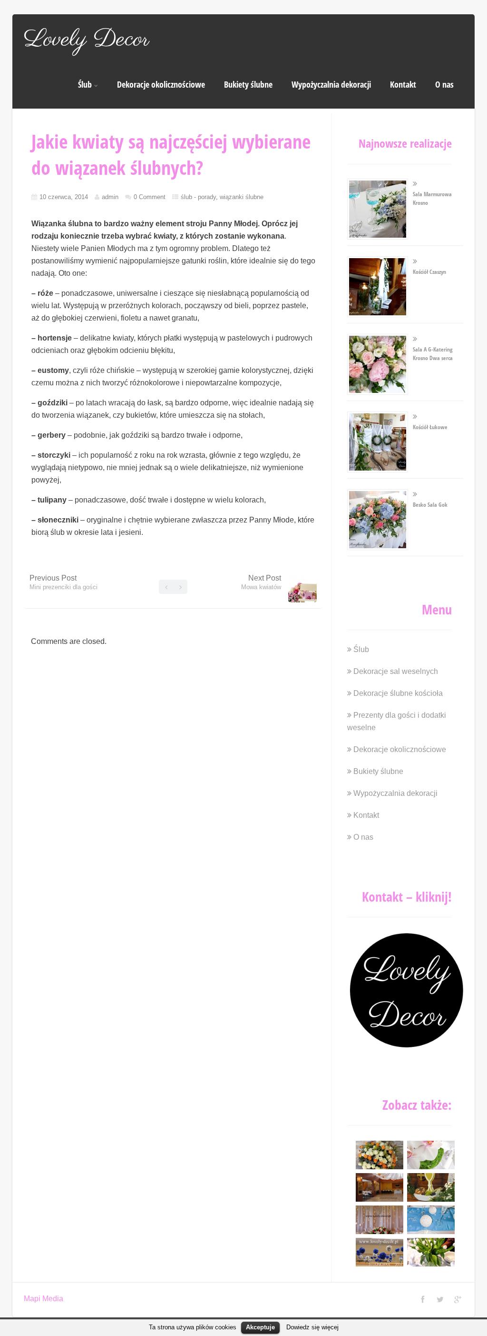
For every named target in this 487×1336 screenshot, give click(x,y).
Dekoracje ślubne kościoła (398, 693)
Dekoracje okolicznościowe (161, 84)
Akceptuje (260, 1327)
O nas (444, 84)
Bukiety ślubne (248, 84)
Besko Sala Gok (430, 505)
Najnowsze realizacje (405, 143)
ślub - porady (198, 197)
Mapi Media (43, 1299)
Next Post (261, 582)
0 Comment (150, 197)
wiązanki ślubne (241, 197)
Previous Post (63, 582)
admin (110, 197)
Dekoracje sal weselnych (395, 671)
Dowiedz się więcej (312, 1327)
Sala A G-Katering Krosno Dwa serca (433, 353)
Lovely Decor (86, 39)
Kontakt (403, 84)
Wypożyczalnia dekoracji (331, 84)
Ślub (85, 84)
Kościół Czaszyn (429, 272)
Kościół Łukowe (430, 427)
